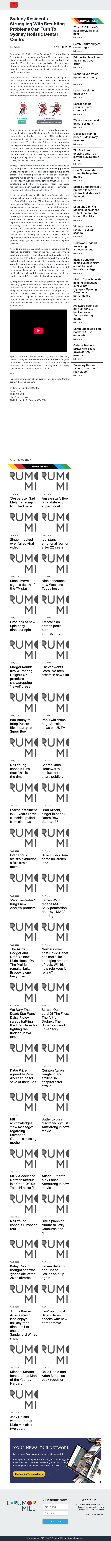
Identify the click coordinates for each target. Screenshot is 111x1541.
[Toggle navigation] (14, 5)
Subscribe (55, 1521)
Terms (87, 1514)
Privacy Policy (97, 1514)
